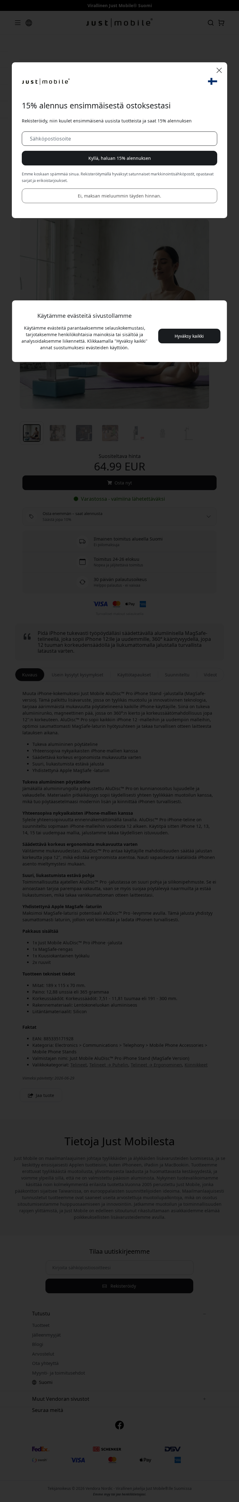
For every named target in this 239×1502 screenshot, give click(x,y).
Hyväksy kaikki (189, 336)
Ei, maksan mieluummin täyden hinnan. (119, 196)
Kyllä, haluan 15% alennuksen (119, 158)
